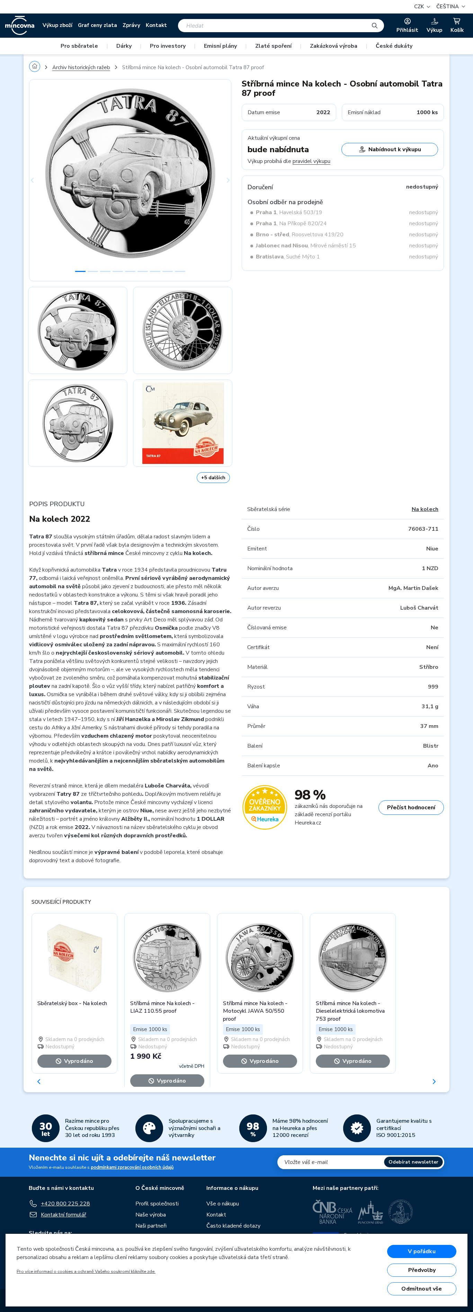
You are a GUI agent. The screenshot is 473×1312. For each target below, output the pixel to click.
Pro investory (168, 46)
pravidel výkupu (311, 161)
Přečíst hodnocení (411, 807)
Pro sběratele (79, 46)
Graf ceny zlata (97, 25)
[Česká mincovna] (19, 25)
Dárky (124, 46)
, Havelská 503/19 (289, 212)
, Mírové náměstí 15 (306, 245)
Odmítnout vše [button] (421, 1289)
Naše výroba (150, 1215)
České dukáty (394, 46)
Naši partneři (151, 1226)
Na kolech (425, 509)
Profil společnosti (157, 1204)
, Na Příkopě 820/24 (291, 223)
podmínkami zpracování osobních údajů (132, 1167)
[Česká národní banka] (332, 1212)
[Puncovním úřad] (370, 1212)
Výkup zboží (57, 25)
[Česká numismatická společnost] (401, 1212)
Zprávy (131, 25)
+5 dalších (213, 477)
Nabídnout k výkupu (394, 149)
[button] (449, 6)
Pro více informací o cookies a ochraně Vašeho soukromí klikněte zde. (86, 1271)
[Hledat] (374, 25)
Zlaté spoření (273, 46)
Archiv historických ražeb (81, 67)
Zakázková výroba (333, 46)
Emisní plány (220, 46)
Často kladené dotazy (233, 1226)
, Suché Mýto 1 (288, 257)
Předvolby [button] (422, 1270)
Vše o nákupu (222, 1204)
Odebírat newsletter (413, 1162)
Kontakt (156, 25)
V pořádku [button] (421, 1251)
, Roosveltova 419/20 (299, 234)
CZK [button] (419, 6)
